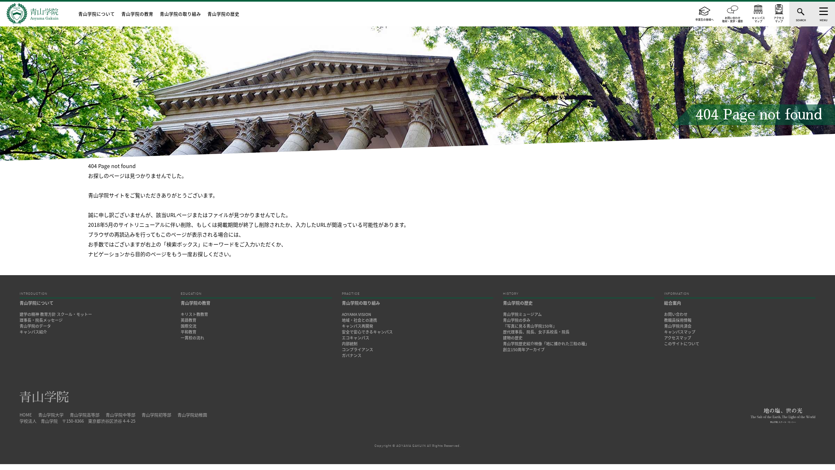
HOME (26, 415)
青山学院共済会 (677, 326)
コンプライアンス (357, 349)
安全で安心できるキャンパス (367, 332)
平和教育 (188, 332)
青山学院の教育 (137, 13)
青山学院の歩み (516, 320)
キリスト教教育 (194, 314)
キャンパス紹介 (33, 332)
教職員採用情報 (677, 320)
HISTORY (511, 293)
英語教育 (188, 320)
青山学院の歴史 (223, 13)
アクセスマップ (677, 338)
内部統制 (349, 344)
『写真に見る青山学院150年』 (530, 326)
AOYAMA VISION (356, 314)
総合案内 (672, 303)
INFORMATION (676, 293)
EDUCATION (191, 293)
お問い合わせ (676, 314)
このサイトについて (681, 344)
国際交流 (188, 326)
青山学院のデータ (35, 326)
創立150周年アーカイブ (524, 349)
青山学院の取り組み (180, 13)
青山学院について (96, 13)
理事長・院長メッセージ (43, 320)
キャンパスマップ (679, 332)
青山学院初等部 (156, 415)
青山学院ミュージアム (522, 314)
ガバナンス (351, 355)
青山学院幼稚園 (192, 415)
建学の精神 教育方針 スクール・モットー (56, 314)
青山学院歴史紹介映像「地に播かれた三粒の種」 (546, 344)
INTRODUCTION (33, 293)
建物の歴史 (513, 338)
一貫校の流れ (192, 338)
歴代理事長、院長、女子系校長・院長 (536, 332)
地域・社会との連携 (359, 320)
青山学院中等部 (120, 415)
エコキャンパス (355, 338)
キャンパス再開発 (357, 326)
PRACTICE (351, 293)
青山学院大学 (51, 415)
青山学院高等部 (84, 415)
